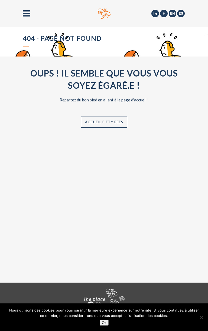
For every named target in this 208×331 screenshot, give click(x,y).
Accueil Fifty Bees (104, 122)
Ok (104, 323)
